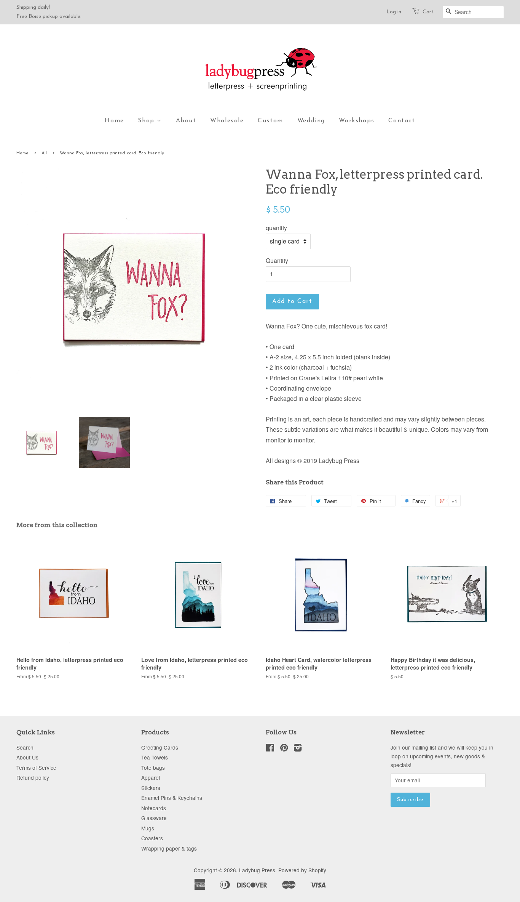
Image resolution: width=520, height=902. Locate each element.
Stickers (150, 787)
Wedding (311, 121)
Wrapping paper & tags (169, 848)
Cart (428, 12)
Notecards (153, 808)
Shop (147, 121)
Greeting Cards (159, 747)
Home (114, 121)
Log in (393, 12)
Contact (401, 121)
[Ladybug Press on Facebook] (270, 749)
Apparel (150, 777)
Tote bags (153, 767)
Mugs (147, 828)
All (44, 153)
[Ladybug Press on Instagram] (297, 749)
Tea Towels (154, 757)
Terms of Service (36, 767)
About (186, 121)
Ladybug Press (257, 870)
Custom (270, 121)
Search (24, 747)
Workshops (356, 121)
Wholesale (227, 121)
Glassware (154, 818)
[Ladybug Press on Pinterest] (284, 749)
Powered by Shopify (302, 870)
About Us (27, 757)
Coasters (152, 838)
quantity (276, 227)
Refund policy (32, 777)
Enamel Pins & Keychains (171, 797)
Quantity (277, 260)
